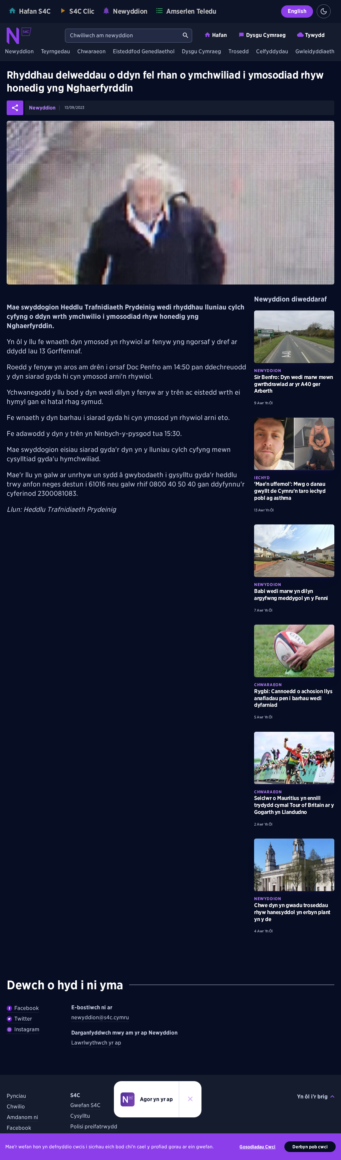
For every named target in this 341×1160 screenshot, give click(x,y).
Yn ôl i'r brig (312, 1096)
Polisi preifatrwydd (93, 1126)
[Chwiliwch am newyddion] (185, 35)
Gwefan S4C (85, 1105)
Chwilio (16, 1106)
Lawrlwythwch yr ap (96, 1043)
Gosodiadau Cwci (257, 1146)
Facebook (26, 1008)
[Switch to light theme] (323, 11)
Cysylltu (80, 1116)
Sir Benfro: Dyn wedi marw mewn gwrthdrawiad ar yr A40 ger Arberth (293, 384)
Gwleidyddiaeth (314, 52)
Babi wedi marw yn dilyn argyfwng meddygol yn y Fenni (291, 594)
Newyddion (19, 52)
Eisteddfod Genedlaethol (143, 52)
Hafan (219, 35)
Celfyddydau (272, 52)
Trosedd (238, 52)
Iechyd (262, 478)
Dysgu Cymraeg (266, 35)
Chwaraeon (91, 52)
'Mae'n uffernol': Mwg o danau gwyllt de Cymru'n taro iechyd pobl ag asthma (289, 491)
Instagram (26, 1029)
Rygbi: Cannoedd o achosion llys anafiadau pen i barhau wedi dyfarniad (293, 698)
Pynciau (16, 1096)
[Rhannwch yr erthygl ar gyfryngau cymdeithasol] (15, 107)
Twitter (23, 1019)
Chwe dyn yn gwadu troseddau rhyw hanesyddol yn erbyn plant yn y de (292, 912)
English (297, 11)
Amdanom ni (22, 1117)
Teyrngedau (55, 52)
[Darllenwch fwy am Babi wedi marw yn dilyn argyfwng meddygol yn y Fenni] (294, 550)
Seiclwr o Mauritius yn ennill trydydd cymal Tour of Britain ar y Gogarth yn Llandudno (294, 805)
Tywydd (315, 35)
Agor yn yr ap (156, 1099)
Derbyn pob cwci (310, 1146)
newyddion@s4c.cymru (100, 1017)
